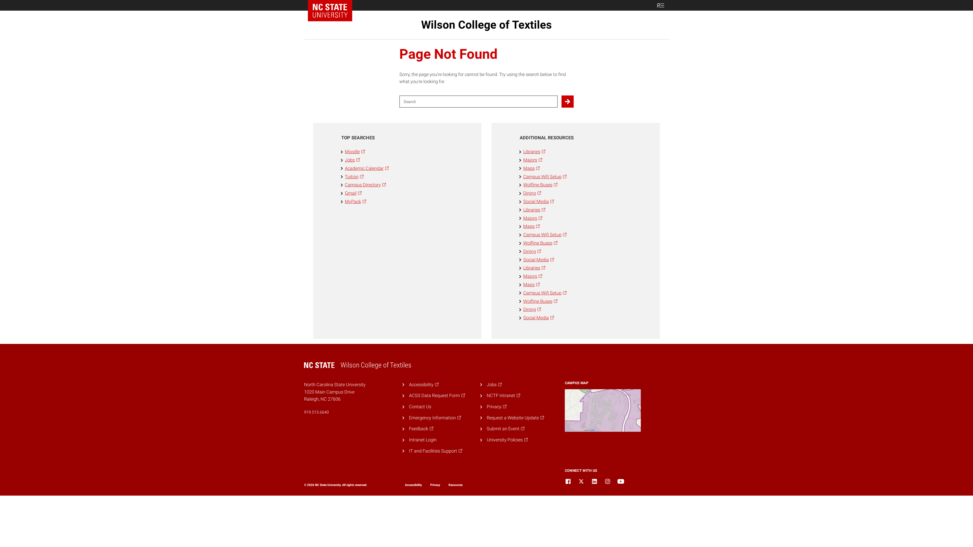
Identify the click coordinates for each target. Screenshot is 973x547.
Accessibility (413, 485)
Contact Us (420, 406)
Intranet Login (423, 439)
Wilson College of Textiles (486, 24)
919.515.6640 (316, 412)
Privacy (435, 485)
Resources (455, 485)
